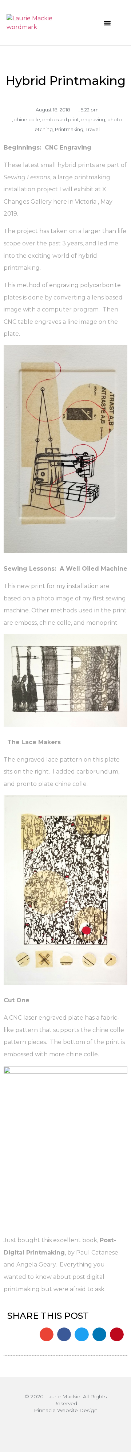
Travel (93, 129)
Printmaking (69, 129)
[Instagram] (65, 1428)
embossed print (60, 119)
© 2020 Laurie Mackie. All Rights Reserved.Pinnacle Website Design (66, 1403)
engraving (93, 119)
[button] (107, 22)
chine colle (27, 119)
